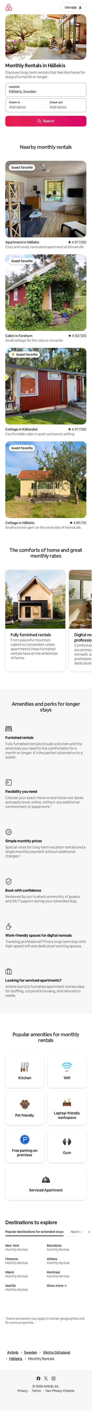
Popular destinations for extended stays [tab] (34, 1232)
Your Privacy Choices (59, 1391)
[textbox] (25, 107)
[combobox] (46, 91)
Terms (36, 1391)
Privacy (22, 1391)
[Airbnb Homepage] (8, 7)
